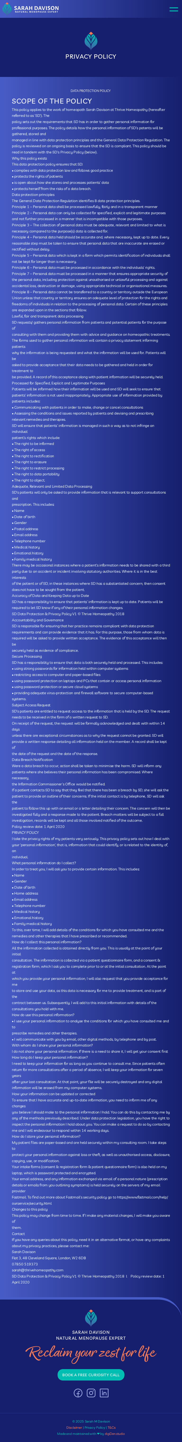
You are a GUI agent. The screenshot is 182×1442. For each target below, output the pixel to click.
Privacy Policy (95, 1427)
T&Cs (111, 1427)
